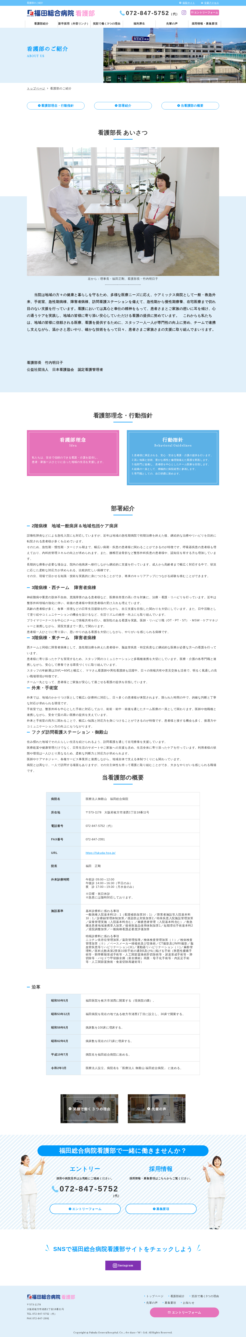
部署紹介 (124, 105)
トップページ (36, 88)
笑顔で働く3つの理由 (107, 23)
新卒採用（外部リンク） (74, 23)
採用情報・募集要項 (205, 23)
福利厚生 (139, 23)
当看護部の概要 (192, 105)
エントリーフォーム (206, 12)
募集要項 (163, 1209)
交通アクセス (211, 3)
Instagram (125, 1265)
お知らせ (188, 1302)
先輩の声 (172, 23)
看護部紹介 (41, 23)
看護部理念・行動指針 (57, 105)
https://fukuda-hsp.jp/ (101, 852)
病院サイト (189, 3)
